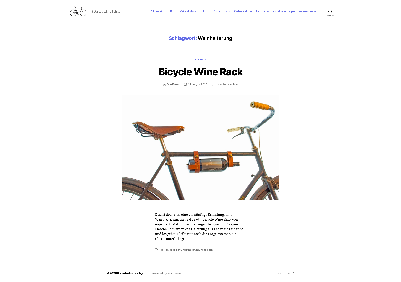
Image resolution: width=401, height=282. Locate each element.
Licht (206, 11)
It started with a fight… (132, 273)
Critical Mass (188, 11)
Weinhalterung (190, 249)
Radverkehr (241, 11)
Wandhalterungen (284, 11)
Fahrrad (163, 249)
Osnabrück (220, 11)
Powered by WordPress (166, 273)
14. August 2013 (197, 84)
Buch (173, 11)
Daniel (175, 84)
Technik (261, 11)
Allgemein (157, 11)
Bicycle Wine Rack (200, 72)
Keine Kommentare (227, 84)
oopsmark (175, 249)
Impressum (306, 11)
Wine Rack (206, 249)
